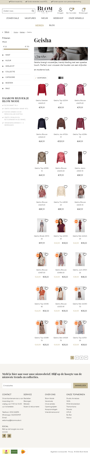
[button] (16, 55)
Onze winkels (76, 18)
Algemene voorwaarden (59, 452)
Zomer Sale (12, 18)
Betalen (27, 404)
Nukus (68, 418)
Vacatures (30, 18)
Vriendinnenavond (52, 412)
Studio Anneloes (73, 398)
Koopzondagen (51, 409)
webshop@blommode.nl (11, 420)
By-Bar (69, 415)
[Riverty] (14, 451)
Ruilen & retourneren (31, 407)
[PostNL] (23, 451)
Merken (39, 25)
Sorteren (41, 78)
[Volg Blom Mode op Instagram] (9, 436)
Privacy (70, 452)
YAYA (68, 401)
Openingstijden (51, 407)
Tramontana (71, 407)
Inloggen (60, 13)
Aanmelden (80, 385)
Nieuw (44, 18)
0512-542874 (14, 412)
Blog (52, 25)
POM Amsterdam (73, 404)
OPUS (68, 412)
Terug (6, 32)
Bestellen (27, 398)
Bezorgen (27, 401)
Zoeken (33, 11)
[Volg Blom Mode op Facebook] (4, 436)
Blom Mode (50, 398)
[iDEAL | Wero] (6, 451)
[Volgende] (86, 357)
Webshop (58, 18)
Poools (69, 409)
